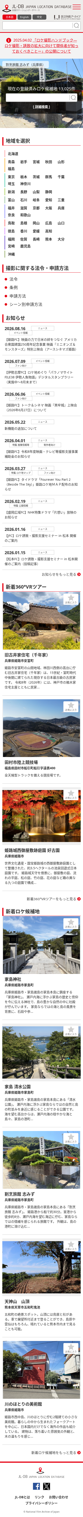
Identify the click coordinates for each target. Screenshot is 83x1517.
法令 (13, 279)
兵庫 (61, 208)
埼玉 (11, 183)
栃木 (23, 176)
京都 (36, 208)
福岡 (11, 239)
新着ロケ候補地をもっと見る (53, 1452)
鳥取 (11, 223)
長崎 (36, 239)
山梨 (36, 191)
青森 (11, 161)
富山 (11, 200)
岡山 (36, 223)
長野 (23, 191)
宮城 (36, 161)
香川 (23, 231)
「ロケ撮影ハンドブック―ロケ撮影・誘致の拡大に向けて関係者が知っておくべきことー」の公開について (41, 46)
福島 (11, 168)
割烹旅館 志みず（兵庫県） (25, 64)
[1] (75, 25)
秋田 (48, 161)
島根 (23, 223)
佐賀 (23, 239)
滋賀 (23, 208)
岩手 (23, 161)
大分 (61, 239)
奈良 (11, 215)
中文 (39, 17)
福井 (11, 208)
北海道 (13, 153)
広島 (48, 223)
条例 (13, 287)
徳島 (11, 231)
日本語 (9, 17)
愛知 (48, 200)
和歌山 (25, 215)
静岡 (48, 191)
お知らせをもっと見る (59, 574)
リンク (39, 1497)
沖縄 (11, 254)
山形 (61, 161)
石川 (23, 200)
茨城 (36, 176)
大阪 (48, 208)
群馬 (48, 176)
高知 (48, 231)
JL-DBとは (22, 1497)
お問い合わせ (58, 1497)
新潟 (11, 191)
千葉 (61, 176)
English (24, 17)
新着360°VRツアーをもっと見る (51, 899)
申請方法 (17, 296)
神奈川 (25, 183)
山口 (61, 223)
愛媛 (36, 231)
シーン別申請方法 (25, 304)
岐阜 (36, 200)
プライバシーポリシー (41, 1503)
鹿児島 (25, 246)
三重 (61, 200)
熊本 (48, 239)
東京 (11, 176)
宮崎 (11, 246)
